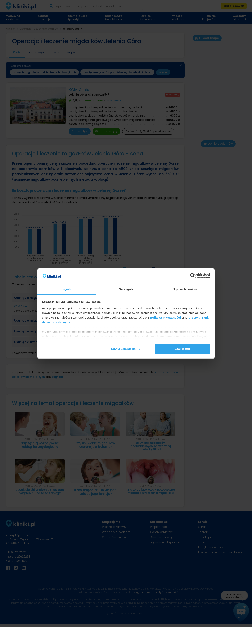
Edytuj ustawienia (123, 348)
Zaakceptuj (182, 348)
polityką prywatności (165, 317)
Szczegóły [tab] (126, 289)
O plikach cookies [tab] (185, 289)
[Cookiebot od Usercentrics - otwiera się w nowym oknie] (193, 276)
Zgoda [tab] (67, 289)
